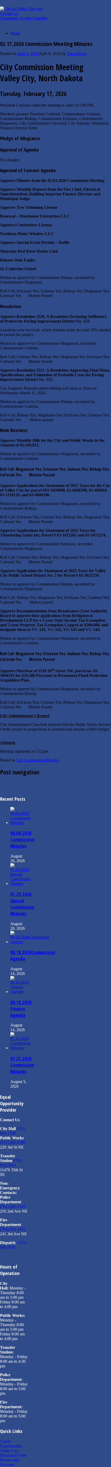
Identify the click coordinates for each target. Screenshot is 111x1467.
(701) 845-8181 (13, 1244)
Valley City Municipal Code (13, 1452)
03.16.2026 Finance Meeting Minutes (33, 783)
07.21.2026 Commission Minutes (22, 1065)
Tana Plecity (77, 53)
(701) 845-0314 (11, 1162)
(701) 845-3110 (12, 1206)
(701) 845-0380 (13, 1142)
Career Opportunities (11, 1443)
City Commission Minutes (37, 760)
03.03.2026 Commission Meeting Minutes (37, 788)
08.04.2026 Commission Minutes (22, 839)
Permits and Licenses (9, 1462)
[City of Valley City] (21, 8)
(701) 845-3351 (13, 1229)
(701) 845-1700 (13, 1130)
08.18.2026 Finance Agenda (20, 1008)
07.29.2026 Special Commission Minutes (22, 904)
